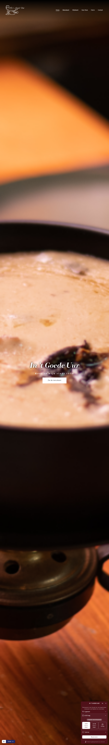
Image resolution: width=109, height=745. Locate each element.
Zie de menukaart (54, 380)
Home (57, 10)
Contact (100, 10)
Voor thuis (85, 10)
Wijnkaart (75, 10)
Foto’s (93, 10)
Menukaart (66, 10)
